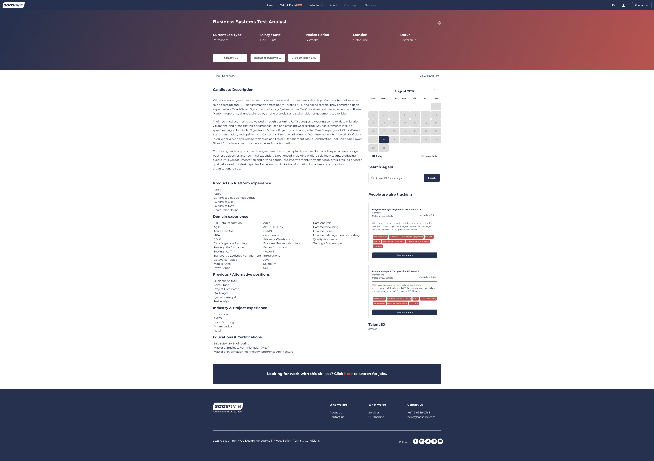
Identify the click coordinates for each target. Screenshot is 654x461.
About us (336, 412)
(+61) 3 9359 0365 (418, 412)
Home (269, 5)
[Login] (623, 5)
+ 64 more (377, 246)
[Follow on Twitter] (428, 441)
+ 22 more (414, 303)
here (348, 374)
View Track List (429, 76)
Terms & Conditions (306, 440)
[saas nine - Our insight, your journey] (14, 5)
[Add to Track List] (434, 211)
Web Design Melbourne (254, 440)
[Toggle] (436, 22)
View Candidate (404, 255)
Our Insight (351, 5)
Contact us (337, 417)
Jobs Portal (316, 5)
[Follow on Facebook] (415, 441)
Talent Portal (288, 5)
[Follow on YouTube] (440, 441)
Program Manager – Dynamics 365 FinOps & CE (397, 209)
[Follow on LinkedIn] (434, 441)
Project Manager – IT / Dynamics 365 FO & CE (395, 271)
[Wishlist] (613, 5)
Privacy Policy (282, 440)
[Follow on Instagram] (422, 441)
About (333, 5)
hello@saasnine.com (421, 417)
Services (370, 5)
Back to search (224, 76)
